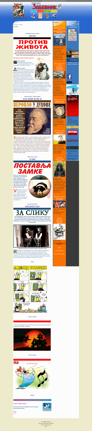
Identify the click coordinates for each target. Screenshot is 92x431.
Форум (54, 1)
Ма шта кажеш (32, 355)
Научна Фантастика (73, 122)
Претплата (63, 1)
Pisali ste (32, 395)
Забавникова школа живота (32, 33)
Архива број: (16, 18)
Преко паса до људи (32, 157)
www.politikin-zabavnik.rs (46, 421)
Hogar (32, 261)
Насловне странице (72, 120)
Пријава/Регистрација (47, 1)
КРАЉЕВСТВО (32, 206)
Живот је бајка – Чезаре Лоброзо (32, 96)
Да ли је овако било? (32, 204)
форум (77, 124)
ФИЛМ (32, 35)
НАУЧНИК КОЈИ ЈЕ (32, 98)
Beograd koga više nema (72, 112)
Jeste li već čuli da (32, 316)
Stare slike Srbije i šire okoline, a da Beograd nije (73, 116)
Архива (20, 24)
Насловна (15, 24)
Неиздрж (70, 119)
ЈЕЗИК (32, 159)
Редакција (58, 1)
